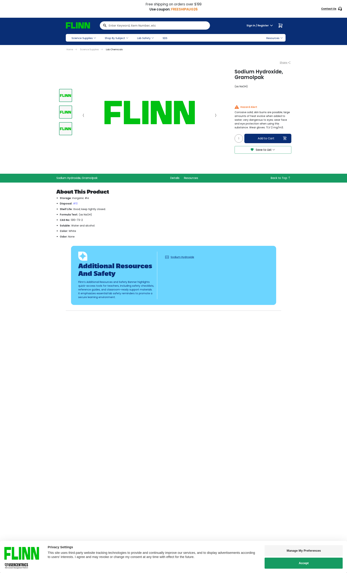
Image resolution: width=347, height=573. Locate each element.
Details (174, 178)
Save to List (264, 150)
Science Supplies (82, 38)
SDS (165, 38)
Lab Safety (144, 38)
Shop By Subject (115, 38)
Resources (191, 178)
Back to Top (279, 178)
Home (70, 49)
